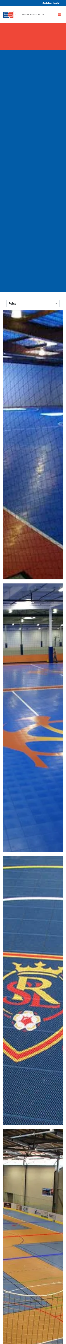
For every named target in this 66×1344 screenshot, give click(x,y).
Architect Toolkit (51, 3)
